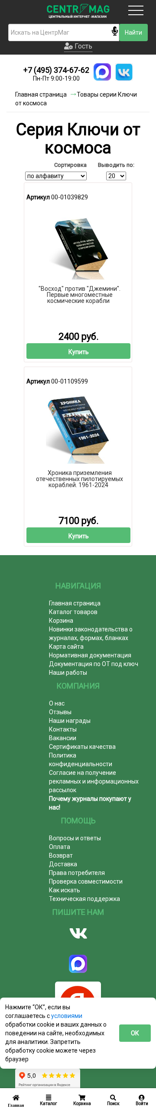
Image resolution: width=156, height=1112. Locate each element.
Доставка (63, 864)
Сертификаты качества (82, 746)
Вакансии (62, 738)
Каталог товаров (73, 611)
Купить (78, 351)
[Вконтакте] (78, 933)
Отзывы (60, 712)
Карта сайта (66, 646)
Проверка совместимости (86, 881)
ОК (135, 1033)
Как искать (64, 890)
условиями (66, 1015)
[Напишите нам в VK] (124, 72)
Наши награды (70, 720)
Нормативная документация (90, 655)
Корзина (61, 620)
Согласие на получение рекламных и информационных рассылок (94, 781)
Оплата (59, 846)
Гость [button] (82, 46)
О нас (57, 703)
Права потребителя (77, 872)
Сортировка (70, 165)
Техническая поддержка (84, 898)
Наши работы (68, 672)
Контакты (63, 729)
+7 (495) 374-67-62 (56, 70)
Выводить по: (116, 165)
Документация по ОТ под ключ (93, 663)
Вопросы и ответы (75, 838)
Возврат (61, 855)
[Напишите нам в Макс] (102, 72)
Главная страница (75, 603)
